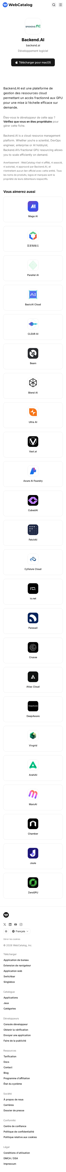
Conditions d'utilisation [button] (17, 1152)
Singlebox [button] (9, 981)
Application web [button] (13, 970)
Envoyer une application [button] (17, 1035)
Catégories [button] (10, 1008)
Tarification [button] (10, 1056)
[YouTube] (15, 924)
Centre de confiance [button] (15, 1126)
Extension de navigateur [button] (17, 965)
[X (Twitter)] (4, 924)
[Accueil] (17, 5)
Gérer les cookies (11, 939)
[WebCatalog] (6, 915)
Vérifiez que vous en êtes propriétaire (27, 121)
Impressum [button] (10, 1163)
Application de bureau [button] (16, 959)
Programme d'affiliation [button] (17, 1078)
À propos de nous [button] (14, 1099)
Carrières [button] (9, 1104)
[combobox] (20, 931)
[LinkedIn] (10, 924)
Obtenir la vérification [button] (16, 1029)
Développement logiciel (33, 50)
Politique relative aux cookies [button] (20, 1137)
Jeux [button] (6, 1003)
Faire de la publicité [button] (15, 1040)
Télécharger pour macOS (35, 62)
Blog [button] (6, 1072)
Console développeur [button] (16, 1024)
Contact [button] (8, 1067)
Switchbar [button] (9, 976)
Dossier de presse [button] (14, 1110)
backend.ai (33, 45)
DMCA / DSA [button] (11, 1158)
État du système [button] (13, 1083)
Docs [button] (6, 1061)
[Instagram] (21, 924)
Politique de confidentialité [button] (19, 1131)
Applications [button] (11, 997)
